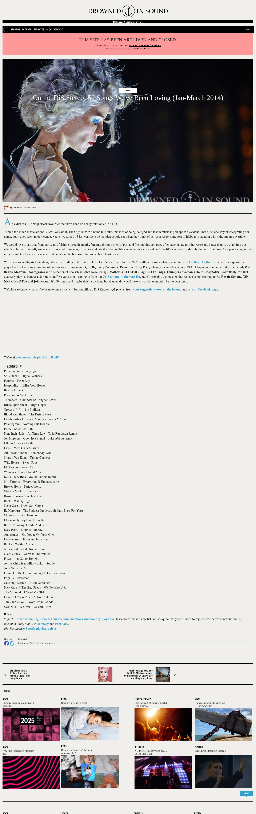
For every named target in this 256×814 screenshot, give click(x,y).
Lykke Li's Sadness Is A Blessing (210, 751)
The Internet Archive (142, 48)
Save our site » (128, 21)
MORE (246, 793)
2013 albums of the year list (121, 276)
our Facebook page (205, 289)
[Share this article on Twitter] (12, 643)
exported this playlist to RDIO (38, 357)
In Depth (26, 29)
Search (248, 29)
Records (15, 29)
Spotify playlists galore (41, 628)
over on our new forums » (145, 45)
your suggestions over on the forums (157, 289)
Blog (49, 29)
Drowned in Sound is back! (74, 703)
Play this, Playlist (198, 262)
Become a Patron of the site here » (36, 642)
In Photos (38, 29)
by (16, 207)
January (43, 623)
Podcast (58, 29)
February (61, 623)
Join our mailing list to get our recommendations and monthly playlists (64, 618)
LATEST (6, 691)
